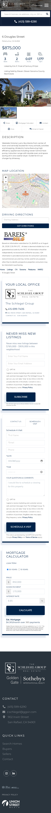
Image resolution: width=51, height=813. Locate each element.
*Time (8, 467)
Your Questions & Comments (19, 478)
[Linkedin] (13, 773)
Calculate (25, 610)
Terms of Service (31, 537)
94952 (40, 269)
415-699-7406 (16, 308)
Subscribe (20, 397)
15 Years (24, 569)
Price (9, 578)
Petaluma (31, 269)
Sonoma (23, 269)
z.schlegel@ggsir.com (21, 712)
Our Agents (22, 316)
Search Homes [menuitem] (12, 743)
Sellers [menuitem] (6, 754)
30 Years (13, 569)
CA (16, 269)
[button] (47, 14)
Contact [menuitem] (7, 759)
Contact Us (11, 316)
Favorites (38, 5)
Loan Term (11, 563)
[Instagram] (6, 773)
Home (2, 269)
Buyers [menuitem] (7, 748)
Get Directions (25, 226)
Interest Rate (12, 596)
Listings (10, 269)
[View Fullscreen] (6, 187)
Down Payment (13, 587)
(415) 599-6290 (27, 21)
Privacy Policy (27, 387)
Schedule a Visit (35, 422)
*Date (9, 456)
